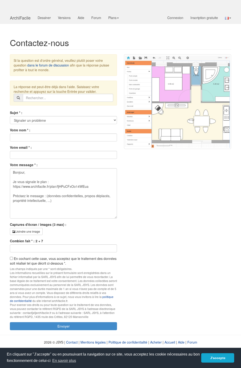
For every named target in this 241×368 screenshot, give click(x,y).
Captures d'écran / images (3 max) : (38, 224)
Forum (96, 17)
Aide (81, 17)
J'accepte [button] (217, 358)
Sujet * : (16, 112)
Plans (112, 17)
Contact (72, 342)
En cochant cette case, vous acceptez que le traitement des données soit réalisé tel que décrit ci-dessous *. (63, 261)
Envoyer (63, 326)
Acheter (156, 342)
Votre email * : (21, 147)
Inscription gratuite (204, 17)
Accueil (170, 342)
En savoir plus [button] (64, 361)
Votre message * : (24, 164)
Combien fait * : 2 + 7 (26, 241)
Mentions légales (93, 342)
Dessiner (44, 17)
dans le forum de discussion (48, 65)
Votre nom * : (20, 130)
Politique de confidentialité (127, 342)
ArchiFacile (20, 18)
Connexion (175, 17)
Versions (64, 17)
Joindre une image (27, 231)
